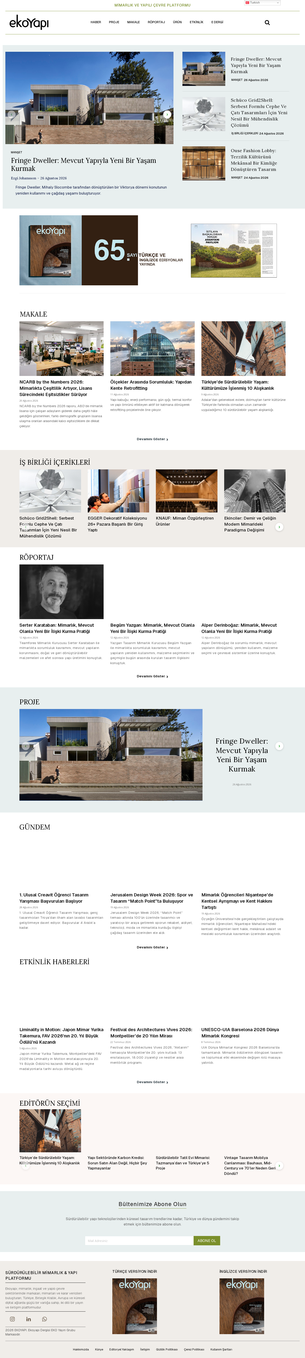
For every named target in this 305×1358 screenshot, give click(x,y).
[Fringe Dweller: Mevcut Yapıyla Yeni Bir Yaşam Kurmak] (89, 98)
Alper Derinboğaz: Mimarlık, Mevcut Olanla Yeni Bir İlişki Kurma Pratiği (239, 628)
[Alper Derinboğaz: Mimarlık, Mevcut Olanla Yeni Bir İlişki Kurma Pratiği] (243, 591)
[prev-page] (12, 114)
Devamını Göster (151, 439)
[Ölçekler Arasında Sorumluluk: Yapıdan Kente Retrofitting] (152, 348)
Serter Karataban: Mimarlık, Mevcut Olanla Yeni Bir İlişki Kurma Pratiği (56, 628)
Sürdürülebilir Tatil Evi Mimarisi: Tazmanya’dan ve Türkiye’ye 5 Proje (183, 1163)
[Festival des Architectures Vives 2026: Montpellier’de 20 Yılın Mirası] (152, 996)
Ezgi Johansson (23, 178)
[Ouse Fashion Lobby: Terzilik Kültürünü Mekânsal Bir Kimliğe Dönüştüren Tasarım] (203, 163)
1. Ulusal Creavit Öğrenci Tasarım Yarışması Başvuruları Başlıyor (53, 898)
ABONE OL (207, 1240)
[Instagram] (12, 1320)
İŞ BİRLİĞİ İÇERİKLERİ (244, 133)
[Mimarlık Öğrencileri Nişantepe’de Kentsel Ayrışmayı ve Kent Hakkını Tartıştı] (243, 861)
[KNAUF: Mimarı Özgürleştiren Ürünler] (186, 490)
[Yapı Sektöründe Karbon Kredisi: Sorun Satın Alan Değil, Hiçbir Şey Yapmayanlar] (118, 1130)
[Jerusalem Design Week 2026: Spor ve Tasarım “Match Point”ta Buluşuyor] (152, 861)
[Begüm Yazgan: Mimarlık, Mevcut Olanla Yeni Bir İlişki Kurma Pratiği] (152, 591)
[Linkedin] (28, 1320)
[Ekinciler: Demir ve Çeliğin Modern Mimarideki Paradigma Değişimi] (255, 490)
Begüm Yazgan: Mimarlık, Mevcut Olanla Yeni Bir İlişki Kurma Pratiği (152, 628)
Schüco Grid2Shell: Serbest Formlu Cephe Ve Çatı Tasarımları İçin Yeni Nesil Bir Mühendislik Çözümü (259, 112)
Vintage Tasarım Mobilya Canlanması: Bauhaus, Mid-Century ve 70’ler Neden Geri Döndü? (250, 1165)
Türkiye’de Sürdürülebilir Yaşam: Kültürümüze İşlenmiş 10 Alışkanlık (237, 385)
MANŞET (16, 152)
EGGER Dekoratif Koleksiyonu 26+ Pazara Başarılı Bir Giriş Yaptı (117, 524)
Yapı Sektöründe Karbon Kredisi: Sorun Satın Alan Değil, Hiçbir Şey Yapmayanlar (117, 1163)
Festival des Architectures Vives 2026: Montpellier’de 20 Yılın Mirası (151, 1033)
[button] (267, 22)
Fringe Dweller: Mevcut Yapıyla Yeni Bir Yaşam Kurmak (83, 164)
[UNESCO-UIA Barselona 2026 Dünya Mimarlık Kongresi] (243, 996)
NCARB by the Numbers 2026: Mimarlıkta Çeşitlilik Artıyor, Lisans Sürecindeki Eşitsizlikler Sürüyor (55, 388)
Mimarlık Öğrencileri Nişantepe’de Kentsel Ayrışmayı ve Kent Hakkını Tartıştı (237, 901)
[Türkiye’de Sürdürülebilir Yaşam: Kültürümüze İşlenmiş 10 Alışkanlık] (243, 348)
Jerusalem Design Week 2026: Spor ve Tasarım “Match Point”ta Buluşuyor (151, 898)
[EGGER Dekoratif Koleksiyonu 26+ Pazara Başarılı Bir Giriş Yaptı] (118, 490)
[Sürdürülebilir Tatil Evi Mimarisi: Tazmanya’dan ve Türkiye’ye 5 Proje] (186, 1130)
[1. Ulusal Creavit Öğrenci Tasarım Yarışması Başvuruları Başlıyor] (61, 861)
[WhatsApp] (45, 1320)
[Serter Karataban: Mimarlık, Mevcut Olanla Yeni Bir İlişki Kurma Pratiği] (61, 591)
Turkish (254, 2)
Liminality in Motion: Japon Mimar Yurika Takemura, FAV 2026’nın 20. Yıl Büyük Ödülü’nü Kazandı (61, 1036)
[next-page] (167, 114)
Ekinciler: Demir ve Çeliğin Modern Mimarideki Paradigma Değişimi (250, 524)
